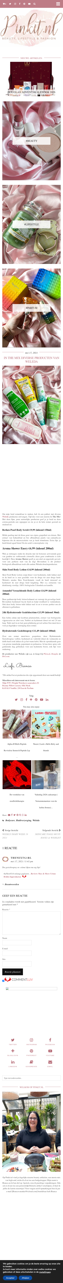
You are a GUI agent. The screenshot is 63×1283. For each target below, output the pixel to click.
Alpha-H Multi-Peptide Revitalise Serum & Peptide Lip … (17, 750)
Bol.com (5, 656)
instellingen (44, 1272)
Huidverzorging (23, 820)
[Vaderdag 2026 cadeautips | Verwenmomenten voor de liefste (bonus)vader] (46, 774)
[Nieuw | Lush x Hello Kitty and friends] (46, 724)
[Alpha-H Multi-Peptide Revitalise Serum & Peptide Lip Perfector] (17, 724)
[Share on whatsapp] (22, 815)
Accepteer (10, 1278)
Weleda (5, 516)
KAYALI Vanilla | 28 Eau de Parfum (17, 688)
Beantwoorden (12, 884)
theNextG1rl (21, 857)
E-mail (5, 948)
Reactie (6, 909)
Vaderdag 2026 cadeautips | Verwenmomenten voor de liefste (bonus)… (46, 801)
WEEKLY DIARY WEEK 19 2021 (15, 834)
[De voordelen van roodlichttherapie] (17, 774)
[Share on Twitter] (14, 815)
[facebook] (19, 3)
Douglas (54, 653)
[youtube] (29, 3)
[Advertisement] (31, 478)
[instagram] (15, 3)
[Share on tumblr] (20, 815)
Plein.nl (47, 653)
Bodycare (10, 820)
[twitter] (10, 3)
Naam (4, 938)
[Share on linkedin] (25, 815)
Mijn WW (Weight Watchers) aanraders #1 (20, 682)
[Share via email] (9, 815)
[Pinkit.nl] (31, 25)
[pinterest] (24, 3)
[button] (59, 3)
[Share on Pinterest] (17, 815)
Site (4, 959)
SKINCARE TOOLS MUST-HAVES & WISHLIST (48, 834)
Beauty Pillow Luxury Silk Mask (16, 685)
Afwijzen (25, 1278)
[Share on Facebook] (12, 815)
